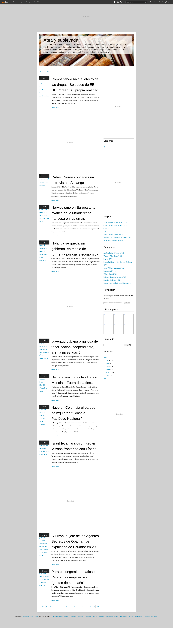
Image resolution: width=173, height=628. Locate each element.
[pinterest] (121, 2)
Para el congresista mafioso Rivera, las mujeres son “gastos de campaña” (73, 577)
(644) (110, 271)
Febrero (108, 372)
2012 (105, 357)
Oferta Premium (123, 616)
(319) (117, 283)
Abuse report (88, 616)
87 (78, 606)
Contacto (48, 71)
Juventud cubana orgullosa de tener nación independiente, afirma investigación (74, 346)
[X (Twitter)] (118, 2)
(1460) (113, 256)
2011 (105, 378)
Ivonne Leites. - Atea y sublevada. (31, 616)
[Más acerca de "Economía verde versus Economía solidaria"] (119, 319)
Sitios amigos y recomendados (113, 234)
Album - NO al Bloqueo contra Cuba (115, 222)
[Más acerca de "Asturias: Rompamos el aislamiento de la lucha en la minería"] (129, 329)
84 (66, 606)
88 (82, 606)
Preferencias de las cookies (150, 616)
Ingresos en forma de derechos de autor (108, 616)
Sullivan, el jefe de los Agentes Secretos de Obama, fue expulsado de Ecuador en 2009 (75, 541)
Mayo (107, 363)
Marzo (108, 369)
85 (70, 606)
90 (90, 606)
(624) (110, 274)
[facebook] (114, 2)
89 (86, 606)
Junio (107, 360)
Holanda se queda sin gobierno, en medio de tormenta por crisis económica (74, 248)
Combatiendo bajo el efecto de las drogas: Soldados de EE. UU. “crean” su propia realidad (75, 84)
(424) (112, 280)
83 (62, 606)
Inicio (41, 71)
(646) (114, 268)
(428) (115, 277)
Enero (107, 375)
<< (43, 606)
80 (50, 606)
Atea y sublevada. (61, 40)
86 (74, 606)
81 (54, 606)
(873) (108, 259)
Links (105, 231)
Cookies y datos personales (135, 616)
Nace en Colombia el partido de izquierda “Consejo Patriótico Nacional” (73, 412)
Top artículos (73, 616)
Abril (107, 366)
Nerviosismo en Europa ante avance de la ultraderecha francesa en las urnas (73, 212)
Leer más (55, 107)
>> (98, 606)
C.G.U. (95, 616)
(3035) (114, 253)
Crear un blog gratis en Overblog (60, 616)
